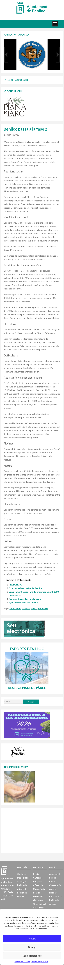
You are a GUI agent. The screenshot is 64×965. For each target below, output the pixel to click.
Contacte (21, 874)
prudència (43, 608)
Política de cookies (22, 961)
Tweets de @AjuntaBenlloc (16, 80)
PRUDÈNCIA (15, 584)
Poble (52, 881)
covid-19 (26, 608)
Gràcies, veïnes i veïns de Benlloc (25, 588)
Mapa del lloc (23, 878)
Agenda (52, 889)
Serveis (52, 878)
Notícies (53, 892)
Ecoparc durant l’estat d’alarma (25, 599)
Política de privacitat (40, 961)
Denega (32, 947)
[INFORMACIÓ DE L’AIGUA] (19, 786)
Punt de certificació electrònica (38, 896)
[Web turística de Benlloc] (18, 751)
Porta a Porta (55, 896)
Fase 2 (34, 608)
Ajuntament (54, 874)
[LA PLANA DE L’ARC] (15, 106)
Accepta (32, 938)
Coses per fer (55, 885)
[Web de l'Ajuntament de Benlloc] (32, 8)
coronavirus (15, 608)
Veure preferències (32, 955)
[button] (6, 54)
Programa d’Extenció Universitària (39, 885)
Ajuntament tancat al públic (23, 602)
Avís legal (21, 881)
